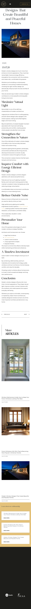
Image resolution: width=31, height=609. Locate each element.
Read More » (7, 518)
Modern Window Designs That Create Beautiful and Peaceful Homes (14, 538)
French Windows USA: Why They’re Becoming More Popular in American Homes (15, 452)
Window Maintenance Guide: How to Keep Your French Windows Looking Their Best (15, 398)
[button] (10, 4)
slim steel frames (9, 237)
